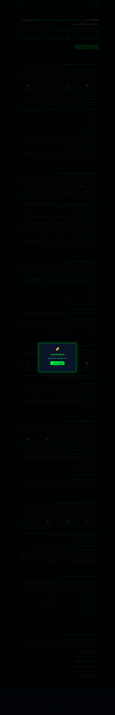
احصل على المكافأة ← (57, 363)
